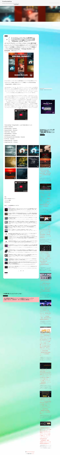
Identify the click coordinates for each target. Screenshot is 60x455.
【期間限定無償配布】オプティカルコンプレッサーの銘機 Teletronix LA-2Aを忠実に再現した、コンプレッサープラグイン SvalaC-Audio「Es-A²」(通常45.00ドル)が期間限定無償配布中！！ (45, 286)
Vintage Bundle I (8, 207)
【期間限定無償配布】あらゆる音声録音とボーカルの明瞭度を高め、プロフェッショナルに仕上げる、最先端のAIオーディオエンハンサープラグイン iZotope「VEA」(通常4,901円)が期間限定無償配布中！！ (45, 313)
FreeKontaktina (7, 1)
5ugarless (33, 453)
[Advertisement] (30, 28)
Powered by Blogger (30, 451)
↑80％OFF (9, 39)
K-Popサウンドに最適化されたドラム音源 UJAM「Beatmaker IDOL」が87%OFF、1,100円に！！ (20, 229)
